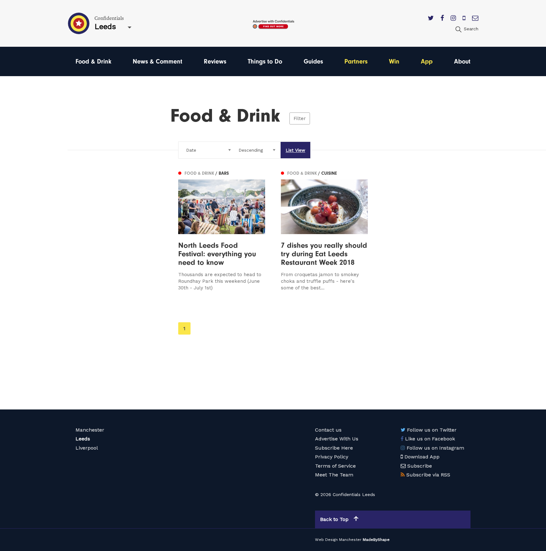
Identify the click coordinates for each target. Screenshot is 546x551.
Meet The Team (334, 475)
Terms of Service (335, 466)
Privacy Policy (331, 457)
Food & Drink (93, 61)
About (462, 61)
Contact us (328, 430)
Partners (355, 61)
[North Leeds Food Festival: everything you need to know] (221, 230)
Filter (300, 118)
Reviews (215, 61)
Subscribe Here (334, 448)
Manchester (90, 430)
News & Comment (157, 61)
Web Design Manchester (338, 539)
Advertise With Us (336, 439)
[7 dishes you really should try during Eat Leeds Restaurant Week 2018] (324, 230)
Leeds (83, 439)
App (427, 61)
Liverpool (87, 448)
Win (394, 61)
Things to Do (265, 61)
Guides (313, 61)
